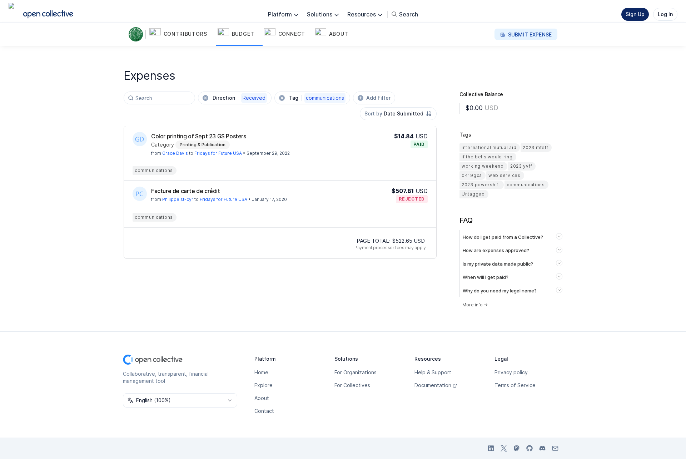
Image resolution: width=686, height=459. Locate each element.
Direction (239, 98)
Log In (665, 14)
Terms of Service (515, 385)
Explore (263, 385)
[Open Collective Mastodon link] (517, 448)
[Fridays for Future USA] (137, 34)
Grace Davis (175, 153)
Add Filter (378, 98)
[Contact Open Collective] (555, 448)
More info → (475, 304)
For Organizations (355, 372)
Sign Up (635, 14)
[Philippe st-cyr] (140, 194)
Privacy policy (511, 372)
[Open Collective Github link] (530, 448)
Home (261, 372)
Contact (264, 411)
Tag (316, 98)
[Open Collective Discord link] (542, 448)
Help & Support (432, 372)
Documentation (432, 385)
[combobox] (398, 113)
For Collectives (352, 385)
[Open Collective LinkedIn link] (491, 448)
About (261, 398)
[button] (182, 34)
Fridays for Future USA (218, 153)
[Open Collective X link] (504, 448)
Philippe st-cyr (177, 199)
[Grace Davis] (140, 139)
